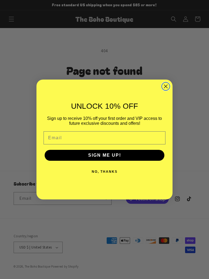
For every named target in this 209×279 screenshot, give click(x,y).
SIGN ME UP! (104, 155)
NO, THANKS (105, 172)
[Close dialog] (166, 86)
